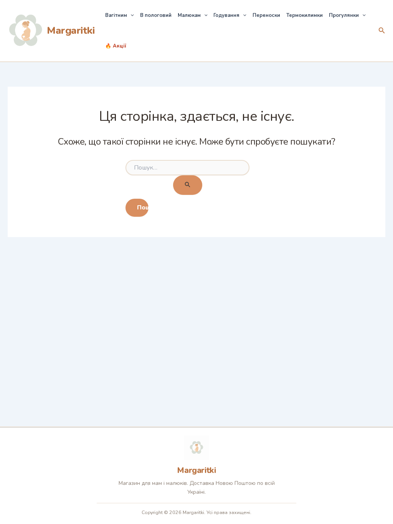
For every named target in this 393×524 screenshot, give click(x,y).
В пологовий (156, 15)
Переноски (266, 15)
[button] (130, 15)
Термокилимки (304, 15)
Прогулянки (344, 15)
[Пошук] (187, 185)
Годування (226, 15)
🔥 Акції (115, 46)
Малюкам (189, 15)
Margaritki (70, 30)
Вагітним (116, 15)
